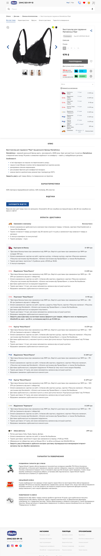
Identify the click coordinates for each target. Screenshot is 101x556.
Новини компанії (83, 542)
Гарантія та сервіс (67, 538)
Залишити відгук (18, 204)
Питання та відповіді (68, 546)
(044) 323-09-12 (26, 3)
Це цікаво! (82, 546)
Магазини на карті (45, 535)
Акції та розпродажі (45, 542)
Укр (67, 2)
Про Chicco (82, 535)
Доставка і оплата (67, 535)
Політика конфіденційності (86, 538)
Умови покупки (83, 550)
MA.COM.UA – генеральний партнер (50, 550)
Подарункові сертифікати (47, 546)
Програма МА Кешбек (46, 538)
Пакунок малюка (67, 550)
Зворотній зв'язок (67, 542)
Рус (72, 2)
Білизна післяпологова (30, 16)
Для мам (16, 16)
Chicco (8, 16)
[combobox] (77, 84)
